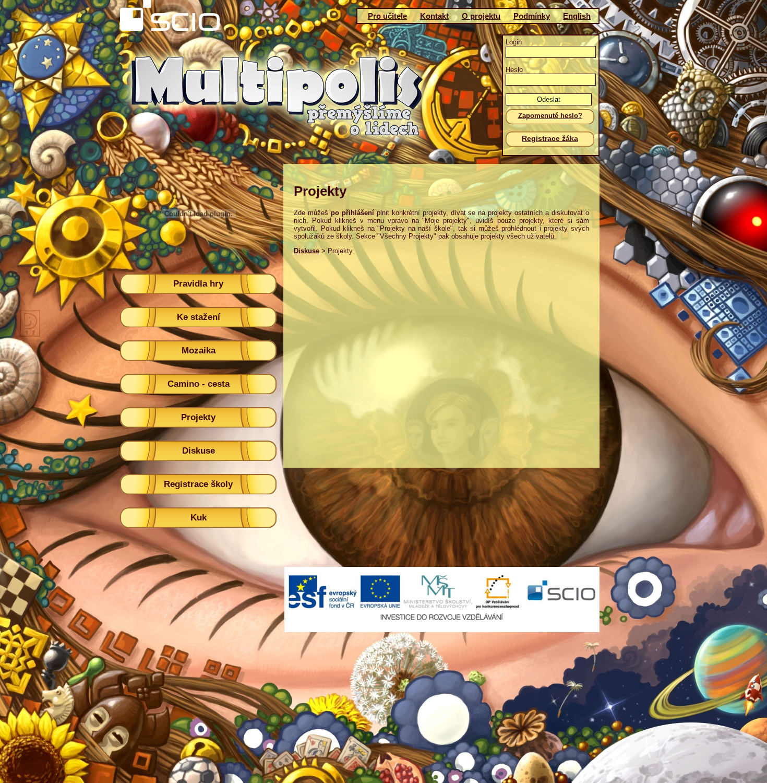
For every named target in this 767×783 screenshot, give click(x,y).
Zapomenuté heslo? (550, 116)
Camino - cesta (198, 384)
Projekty (198, 417)
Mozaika (198, 350)
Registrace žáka (550, 138)
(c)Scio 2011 (380, 605)
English (577, 15)
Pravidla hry (198, 284)
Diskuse (198, 451)
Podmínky (531, 15)
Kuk (198, 518)
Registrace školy (198, 484)
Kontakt (434, 15)
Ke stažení (198, 317)
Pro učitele (387, 15)
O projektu (481, 15)
